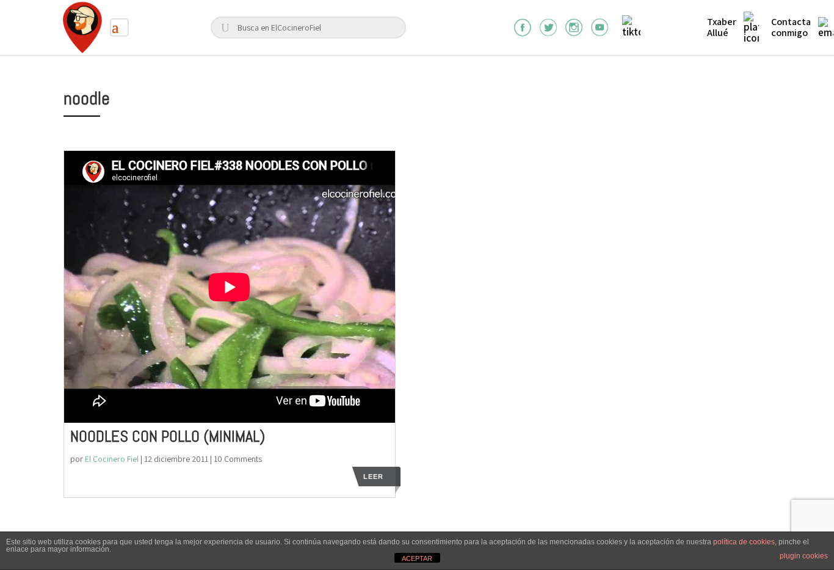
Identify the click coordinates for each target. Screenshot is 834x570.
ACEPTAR (417, 558)
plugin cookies (804, 556)
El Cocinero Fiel (112, 458)
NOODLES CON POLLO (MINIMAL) (167, 436)
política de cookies (744, 542)
